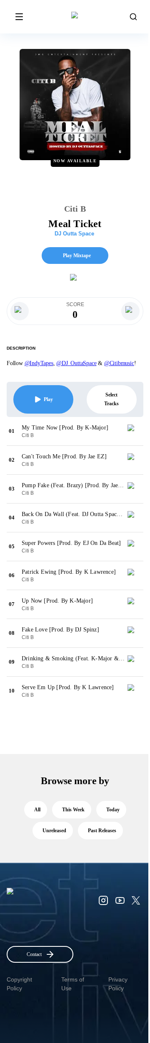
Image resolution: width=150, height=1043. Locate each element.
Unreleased (54, 830)
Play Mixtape (77, 255)
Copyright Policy (19, 984)
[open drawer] (19, 17)
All (37, 810)
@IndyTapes (39, 363)
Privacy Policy (118, 984)
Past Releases (102, 830)
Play (48, 399)
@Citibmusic (119, 363)
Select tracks (111, 399)
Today (113, 810)
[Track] (134, 431)
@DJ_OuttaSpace (76, 363)
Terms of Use (72, 984)
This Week (73, 810)
